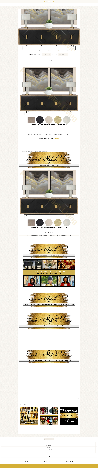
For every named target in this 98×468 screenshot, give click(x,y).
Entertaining (48, 445)
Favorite (43, 64)
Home (49, 440)
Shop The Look (49, 233)
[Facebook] (44, 1)
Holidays (48, 447)
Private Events (49, 454)
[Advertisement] (49, 337)
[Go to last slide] (21, 418)
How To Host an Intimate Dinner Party (72, 397)
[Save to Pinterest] (2, 232)
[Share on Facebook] (2, 230)
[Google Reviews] (46, 439)
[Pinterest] (49, 1)
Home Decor (48, 443)
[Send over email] (2, 235)
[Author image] (30, 54)
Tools (49, 456)
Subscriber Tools (48, 451)
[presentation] (29, 416)
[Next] (76, 418)
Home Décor (54, 64)
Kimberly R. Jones (36, 54)
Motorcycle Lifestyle (48, 449)
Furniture (48, 64)
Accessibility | (69, 461)
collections (56, 138)
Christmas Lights (45, 427)
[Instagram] (48, 1)
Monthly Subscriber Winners (67, 427)
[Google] (46, 1)
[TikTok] (51, 1)
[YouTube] (53, 1)
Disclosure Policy (44, 151)
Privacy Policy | (47, 461)
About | (26, 461)
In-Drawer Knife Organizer (24, 397)
